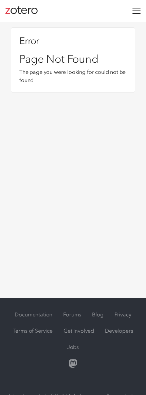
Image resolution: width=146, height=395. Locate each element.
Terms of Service (33, 330)
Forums (72, 314)
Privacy (122, 314)
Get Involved (78, 330)
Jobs (73, 347)
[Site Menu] (136, 11)
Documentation (33, 314)
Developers (119, 330)
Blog (97, 314)
